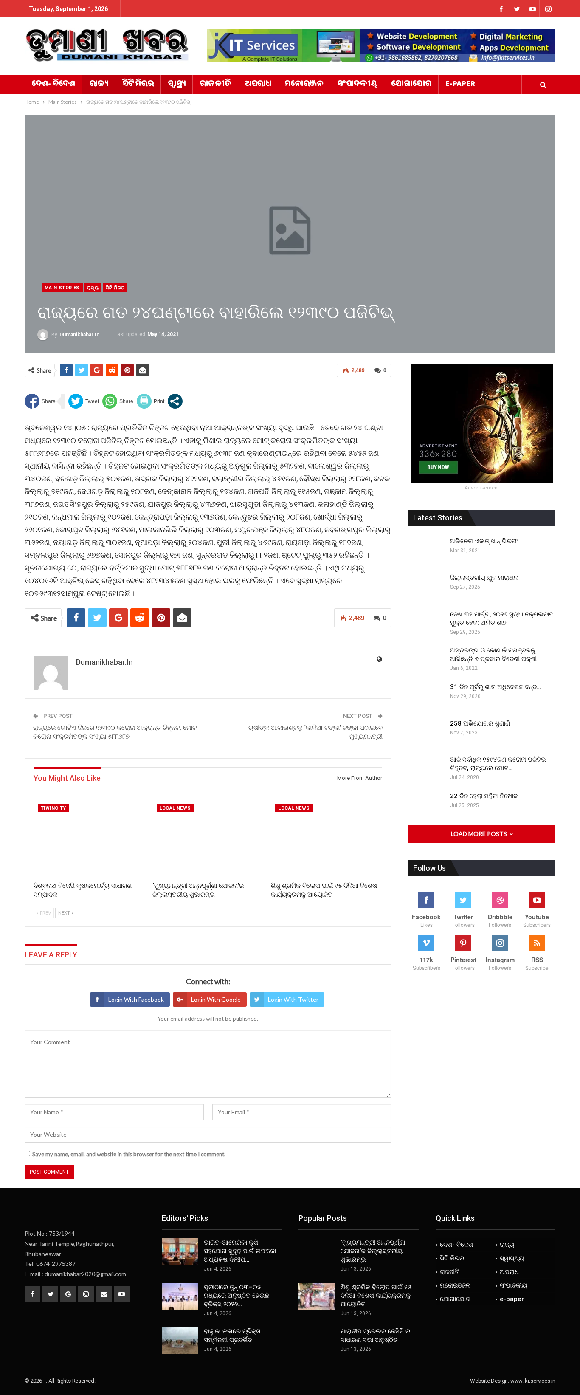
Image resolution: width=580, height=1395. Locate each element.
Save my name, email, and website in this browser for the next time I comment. (128, 1154)
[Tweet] (83, 401)
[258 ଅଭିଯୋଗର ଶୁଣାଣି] (426, 732)
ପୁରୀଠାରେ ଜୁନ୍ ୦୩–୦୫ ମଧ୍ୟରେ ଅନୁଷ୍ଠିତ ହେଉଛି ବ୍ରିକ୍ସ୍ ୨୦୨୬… (236, 1295)
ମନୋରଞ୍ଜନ (304, 84)
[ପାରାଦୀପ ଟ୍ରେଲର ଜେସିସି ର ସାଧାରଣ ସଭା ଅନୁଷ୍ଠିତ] (316, 1340)
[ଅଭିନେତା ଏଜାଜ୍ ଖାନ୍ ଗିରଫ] (426, 550)
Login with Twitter (293, 999)
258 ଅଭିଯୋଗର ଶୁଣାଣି (480, 723)
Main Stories (62, 288)
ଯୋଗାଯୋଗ (411, 84)
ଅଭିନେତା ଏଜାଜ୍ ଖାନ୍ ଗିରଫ (484, 541)
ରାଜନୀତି (215, 84)
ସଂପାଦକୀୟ (357, 84)
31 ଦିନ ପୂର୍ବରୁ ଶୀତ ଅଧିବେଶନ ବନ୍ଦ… (495, 687)
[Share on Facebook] (40, 401)
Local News (175, 808)
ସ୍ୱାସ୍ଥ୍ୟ (177, 84)
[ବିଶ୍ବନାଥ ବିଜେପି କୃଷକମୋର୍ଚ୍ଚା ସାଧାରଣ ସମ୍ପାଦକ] (89, 838)
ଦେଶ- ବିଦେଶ (53, 84)
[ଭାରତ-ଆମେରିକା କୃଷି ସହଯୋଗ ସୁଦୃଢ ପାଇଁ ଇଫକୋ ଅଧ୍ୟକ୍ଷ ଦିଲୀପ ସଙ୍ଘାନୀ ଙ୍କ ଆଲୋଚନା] (180, 1251)
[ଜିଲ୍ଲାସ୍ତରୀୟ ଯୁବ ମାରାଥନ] (426, 587)
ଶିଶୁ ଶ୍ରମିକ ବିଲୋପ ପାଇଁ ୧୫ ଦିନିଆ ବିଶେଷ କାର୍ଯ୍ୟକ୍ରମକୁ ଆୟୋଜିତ (376, 1295)
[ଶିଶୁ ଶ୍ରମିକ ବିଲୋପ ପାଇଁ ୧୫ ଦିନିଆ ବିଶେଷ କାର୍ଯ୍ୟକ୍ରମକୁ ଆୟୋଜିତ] (326, 838)
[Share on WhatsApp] (117, 401)
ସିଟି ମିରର (138, 84)
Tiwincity (53, 808)
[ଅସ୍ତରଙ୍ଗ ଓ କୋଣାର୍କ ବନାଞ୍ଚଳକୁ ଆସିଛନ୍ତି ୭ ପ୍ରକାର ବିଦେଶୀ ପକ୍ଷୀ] (426, 659)
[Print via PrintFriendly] (150, 401)
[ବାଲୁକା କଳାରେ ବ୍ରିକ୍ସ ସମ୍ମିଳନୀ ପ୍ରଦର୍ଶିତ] (180, 1340)
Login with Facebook (136, 999)
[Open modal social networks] (175, 401)
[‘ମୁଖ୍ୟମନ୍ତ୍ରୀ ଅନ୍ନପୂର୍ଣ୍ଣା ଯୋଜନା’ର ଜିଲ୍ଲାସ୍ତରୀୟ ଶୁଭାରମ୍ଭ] (208, 838)
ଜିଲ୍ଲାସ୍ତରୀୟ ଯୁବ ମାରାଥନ (484, 578)
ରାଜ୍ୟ (98, 84)
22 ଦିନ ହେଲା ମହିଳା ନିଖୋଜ (484, 796)
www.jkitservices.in (532, 1381)
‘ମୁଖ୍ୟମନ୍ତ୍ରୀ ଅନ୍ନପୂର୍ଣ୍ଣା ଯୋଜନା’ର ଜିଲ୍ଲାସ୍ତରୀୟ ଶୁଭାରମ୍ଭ (373, 1251)
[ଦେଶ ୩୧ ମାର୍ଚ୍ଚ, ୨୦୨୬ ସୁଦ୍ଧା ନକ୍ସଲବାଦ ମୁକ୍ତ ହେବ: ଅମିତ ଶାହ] (426, 623)
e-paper (460, 84)
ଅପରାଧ (258, 84)
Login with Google (216, 999)
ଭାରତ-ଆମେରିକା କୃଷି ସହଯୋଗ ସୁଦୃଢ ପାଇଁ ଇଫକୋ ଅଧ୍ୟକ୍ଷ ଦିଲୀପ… (240, 1251)
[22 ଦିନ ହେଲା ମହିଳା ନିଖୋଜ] (426, 805)
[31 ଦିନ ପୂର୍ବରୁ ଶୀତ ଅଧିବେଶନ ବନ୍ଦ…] (426, 696)
